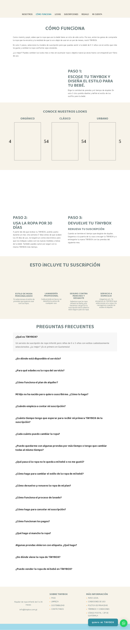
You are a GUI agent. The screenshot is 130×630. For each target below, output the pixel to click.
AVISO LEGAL (93, 598)
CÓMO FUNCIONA (43, 14)
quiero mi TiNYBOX (103, 622)
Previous (10, 141)
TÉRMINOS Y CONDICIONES (98, 609)
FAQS (53, 598)
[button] (123, 623)
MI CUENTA (97, 14)
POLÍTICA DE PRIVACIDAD (98, 605)
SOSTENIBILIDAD (57, 605)
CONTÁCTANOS (57, 609)
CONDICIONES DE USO (96, 602)
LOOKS (58, 14)
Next (45, 141)
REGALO (85, 14)
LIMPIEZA (55, 602)
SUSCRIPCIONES (71, 14)
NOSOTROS (27, 14)
